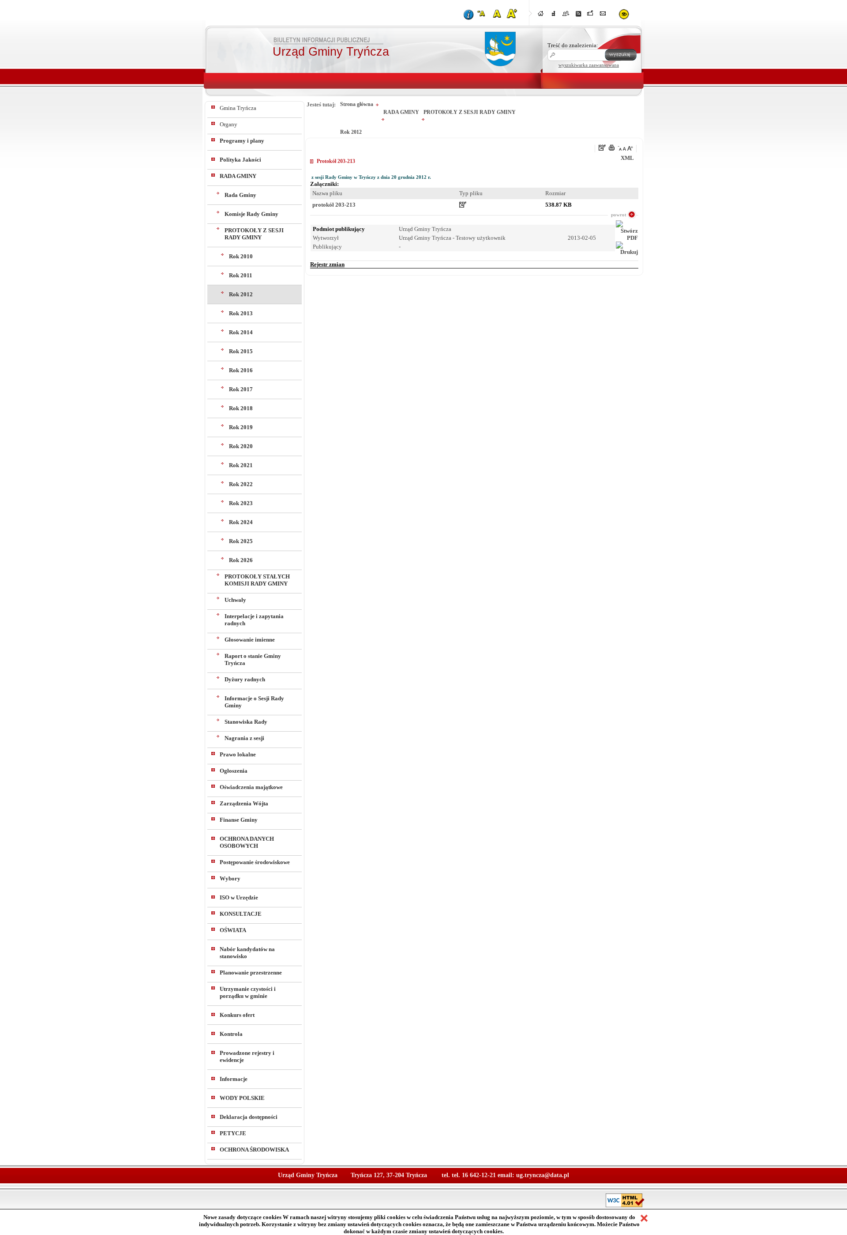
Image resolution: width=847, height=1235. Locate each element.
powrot (618, 214)
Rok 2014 (241, 332)
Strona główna (356, 104)
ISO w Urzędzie (239, 897)
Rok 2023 (241, 503)
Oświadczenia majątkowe (251, 787)
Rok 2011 (240, 275)
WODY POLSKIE (242, 1098)
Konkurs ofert (237, 1015)
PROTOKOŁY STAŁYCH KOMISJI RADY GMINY (257, 580)
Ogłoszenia (233, 770)
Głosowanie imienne (250, 639)
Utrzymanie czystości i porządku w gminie (248, 992)
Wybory (230, 878)
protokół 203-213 (334, 204)
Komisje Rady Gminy (251, 214)
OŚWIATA (233, 930)
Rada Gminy (240, 195)
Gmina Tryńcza (238, 108)
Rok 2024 (241, 522)
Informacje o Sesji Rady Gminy (254, 702)
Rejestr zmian (327, 264)
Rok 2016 (241, 370)
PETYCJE (233, 1133)
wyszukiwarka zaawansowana (588, 65)
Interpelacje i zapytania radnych (254, 620)
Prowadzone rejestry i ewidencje (247, 1056)
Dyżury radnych (245, 679)
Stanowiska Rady (246, 721)
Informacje (233, 1079)
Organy (228, 124)
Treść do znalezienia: (572, 45)
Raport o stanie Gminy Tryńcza (253, 659)
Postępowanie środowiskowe (255, 862)
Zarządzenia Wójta (244, 803)
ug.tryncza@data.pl (542, 1175)
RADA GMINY (238, 176)
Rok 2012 (241, 294)
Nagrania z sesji (244, 738)
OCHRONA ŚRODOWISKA (254, 1149)
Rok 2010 (241, 256)
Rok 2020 (241, 446)
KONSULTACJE (241, 913)
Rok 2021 (241, 465)
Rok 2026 (241, 560)
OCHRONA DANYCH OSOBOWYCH (247, 842)
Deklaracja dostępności (248, 1117)
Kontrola (231, 1034)
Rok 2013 (241, 313)
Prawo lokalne (238, 754)
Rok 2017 (241, 389)
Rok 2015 (241, 351)
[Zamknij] (644, 1218)
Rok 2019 (241, 427)
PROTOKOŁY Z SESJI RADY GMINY (254, 234)
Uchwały (235, 600)
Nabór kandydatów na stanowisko (247, 952)
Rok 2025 (241, 541)
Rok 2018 (241, 408)
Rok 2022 (241, 484)
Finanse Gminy (239, 819)
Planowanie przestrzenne (251, 972)
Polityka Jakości (240, 159)
